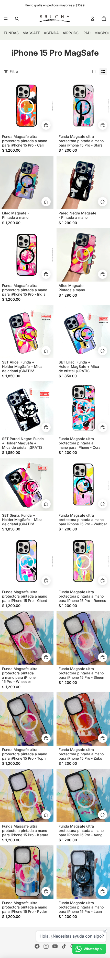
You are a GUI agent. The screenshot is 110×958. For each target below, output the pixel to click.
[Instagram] (46, 946)
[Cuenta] (92, 18)
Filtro (14, 71)
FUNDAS (11, 33)
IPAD (86, 33)
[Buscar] (17, 18)
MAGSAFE (31, 33)
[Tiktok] (64, 946)
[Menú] (6, 19)
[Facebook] (37, 946)
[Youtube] (55, 946)
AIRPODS (71, 33)
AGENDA (51, 33)
